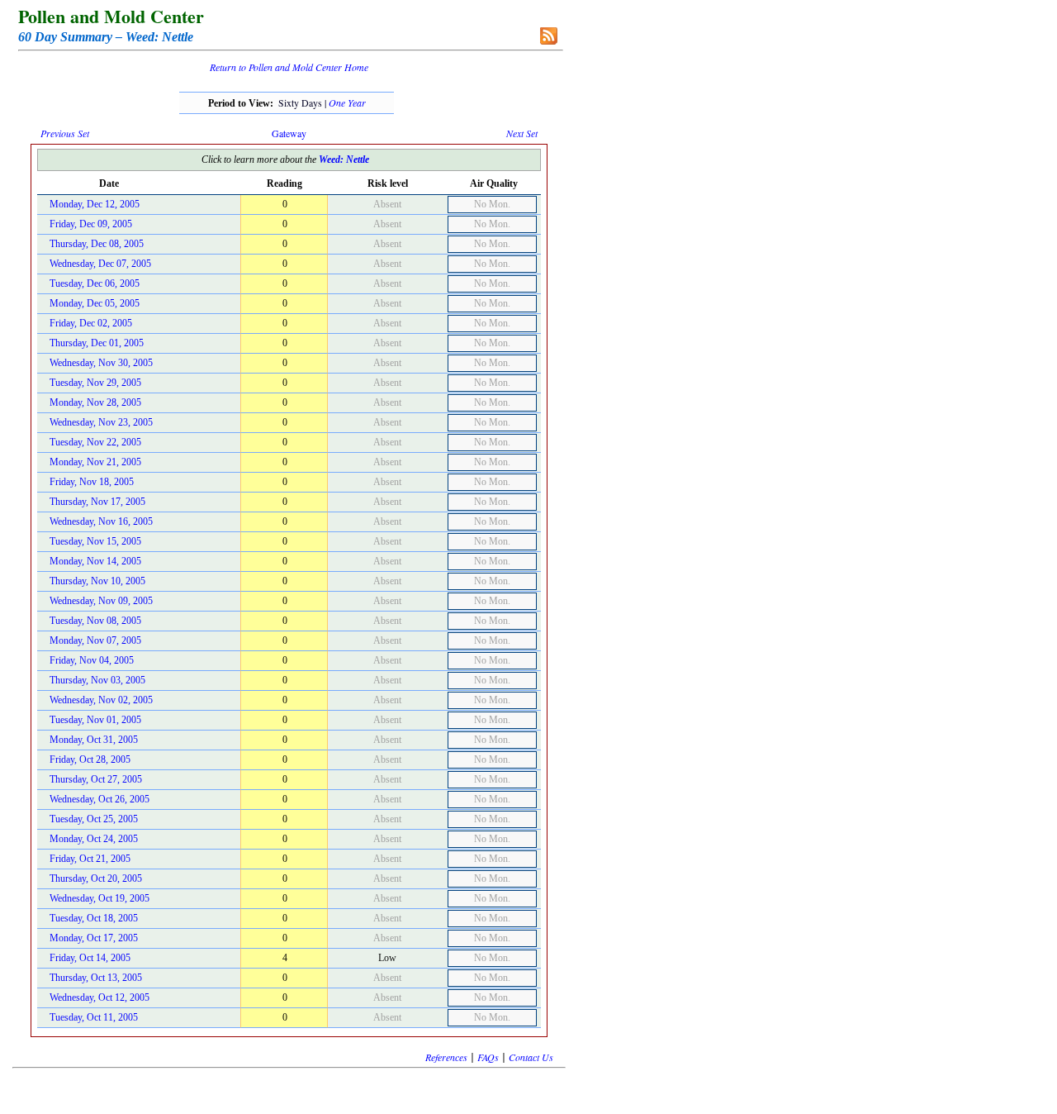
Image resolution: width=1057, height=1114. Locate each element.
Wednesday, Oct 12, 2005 (99, 997)
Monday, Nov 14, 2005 (95, 561)
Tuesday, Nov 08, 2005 (95, 620)
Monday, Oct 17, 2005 (94, 938)
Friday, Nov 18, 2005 (92, 482)
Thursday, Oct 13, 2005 (96, 977)
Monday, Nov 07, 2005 (95, 640)
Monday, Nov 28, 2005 (95, 402)
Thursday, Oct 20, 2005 (96, 878)
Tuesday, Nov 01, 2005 (95, 720)
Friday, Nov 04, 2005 (92, 660)
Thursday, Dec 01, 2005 (97, 343)
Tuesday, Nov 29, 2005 (95, 382)
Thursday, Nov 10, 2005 (97, 581)
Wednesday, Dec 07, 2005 (100, 263)
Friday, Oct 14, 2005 (90, 958)
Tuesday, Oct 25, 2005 (94, 819)
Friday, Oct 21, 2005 (90, 858)
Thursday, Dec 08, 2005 (97, 244)
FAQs (488, 1057)
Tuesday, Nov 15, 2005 (95, 541)
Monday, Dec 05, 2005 (95, 303)
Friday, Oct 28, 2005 (90, 759)
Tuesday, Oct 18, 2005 (94, 918)
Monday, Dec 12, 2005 (95, 204)
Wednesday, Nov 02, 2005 (101, 700)
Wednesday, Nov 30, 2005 (101, 363)
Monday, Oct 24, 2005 (94, 839)
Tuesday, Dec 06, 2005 (95, 283)
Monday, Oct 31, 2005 (94, 739)
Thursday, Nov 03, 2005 (97, 680)
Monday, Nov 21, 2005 (95, 462)
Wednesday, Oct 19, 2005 (99, 898)
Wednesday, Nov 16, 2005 (101, 521)
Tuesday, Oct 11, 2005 (94, 1017)
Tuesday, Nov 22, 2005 (95, 442)
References (446, 1057)
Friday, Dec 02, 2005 (91, 323)
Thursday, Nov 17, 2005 (97, 501)
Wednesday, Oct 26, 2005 (99, 799)
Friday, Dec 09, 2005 (91, 224)
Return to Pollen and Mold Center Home (289, 67)
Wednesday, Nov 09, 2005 (101, 601)
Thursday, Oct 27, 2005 (96, 779)
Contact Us (531, 1057)
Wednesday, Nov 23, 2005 (101, 422)
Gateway (289, 133)
